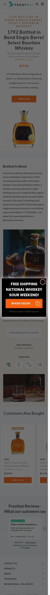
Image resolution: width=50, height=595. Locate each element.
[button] (24, 303)
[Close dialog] (42, 281)
